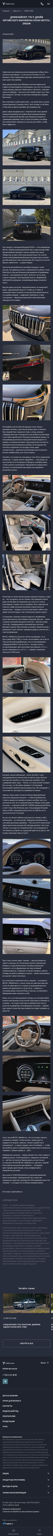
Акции (39, 1534)
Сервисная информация (14, 1492)
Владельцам (9, 1421)
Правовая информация (12, 1509)
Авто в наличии (10, 1395)
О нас (5, 1426)
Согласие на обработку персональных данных (21, 1511)
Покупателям (9, 1416)
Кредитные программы (14, 1480)
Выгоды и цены (10, 1486)
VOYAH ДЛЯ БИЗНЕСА (12, 1401)
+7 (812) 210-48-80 (10, 1375)
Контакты (7, 1406)
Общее (6, 1473)
